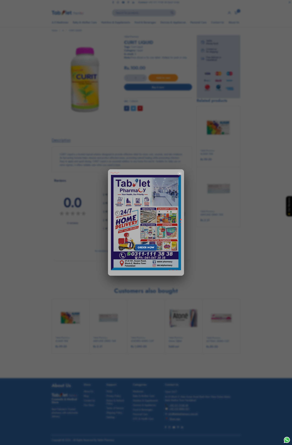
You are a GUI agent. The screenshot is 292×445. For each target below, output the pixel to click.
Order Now (146, 247)
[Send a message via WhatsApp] (286, 439)
